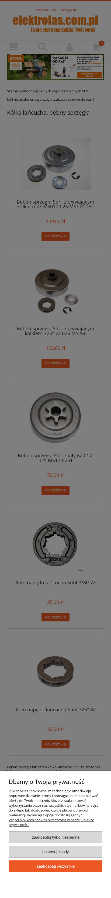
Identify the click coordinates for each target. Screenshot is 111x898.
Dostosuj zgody (55, 851)
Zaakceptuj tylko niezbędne (55, 837)
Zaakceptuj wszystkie (56, 866)
